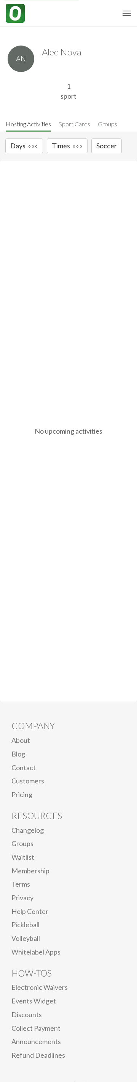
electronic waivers (39, 987)
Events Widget (33, 1001)
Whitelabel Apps (36, 952)
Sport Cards (74, 123)
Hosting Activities (28, 123)
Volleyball (25, 938)
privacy (22, 897)
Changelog (27, 830)
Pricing (21, 794)
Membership (30, 871)
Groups (107, 123)
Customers (27, 781)
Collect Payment (36, 1028)
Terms (20, 884)
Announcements (36, 1041)
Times (61, 146)
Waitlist (22, 857)
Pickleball (25, 924)
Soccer (106, 146)
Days (17, 146)
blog (18, 754)
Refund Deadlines (38, 1055)
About (20, 740)
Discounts (26, 1014)
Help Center (29, 911)
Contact (23, 767)
